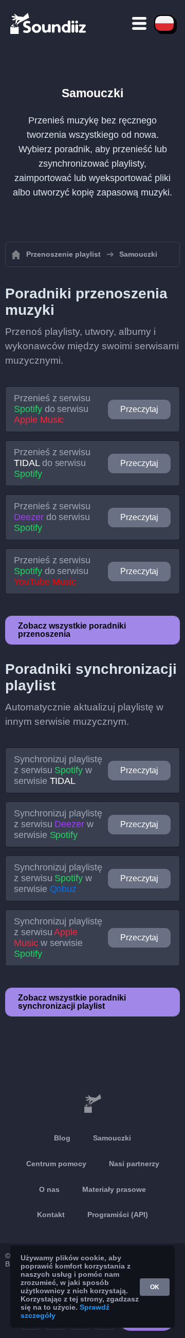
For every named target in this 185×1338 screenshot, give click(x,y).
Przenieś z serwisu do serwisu (52, 409)
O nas (49, 1189)
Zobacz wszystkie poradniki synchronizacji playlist (72, 1001)
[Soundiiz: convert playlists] (92, 1104)
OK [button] (154, 1287)
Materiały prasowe (114, 1189)
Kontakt (51, 1214)
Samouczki (112, 1138)
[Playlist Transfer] (48, 23)
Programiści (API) (117, 1214)
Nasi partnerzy (134, 1163)
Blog (62, 1138)
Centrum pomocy (56, 1163)
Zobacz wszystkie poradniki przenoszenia (72, 629)
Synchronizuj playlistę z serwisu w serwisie (58, 770)
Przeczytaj (139, 409)
